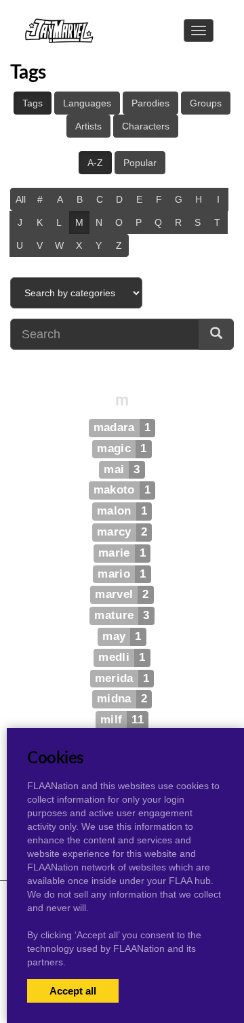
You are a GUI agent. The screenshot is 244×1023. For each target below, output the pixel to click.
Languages (87, 103)
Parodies (150, 103)
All (21, 199)
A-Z (95, 162)
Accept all (72, 991)
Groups (206, 103)
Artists (88, 126)
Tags (32, 103)
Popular (140, 162)
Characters (145, 126)
